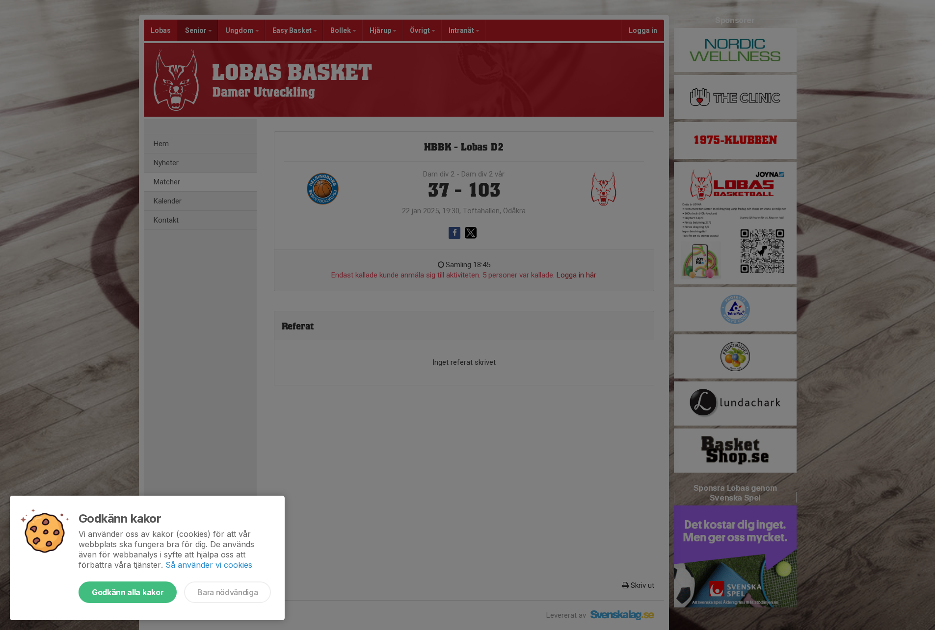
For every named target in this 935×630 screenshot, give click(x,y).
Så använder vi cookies (208, 565)
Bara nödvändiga (227, 592)
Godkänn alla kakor (127, 592)
